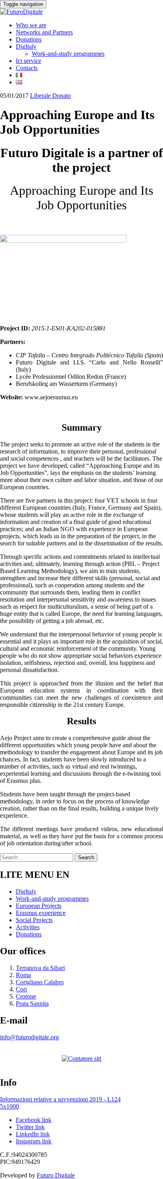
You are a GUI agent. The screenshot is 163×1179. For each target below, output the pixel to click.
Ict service (28, 60)
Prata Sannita (32, 1003)
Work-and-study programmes (68, 53)
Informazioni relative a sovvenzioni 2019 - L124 (60, 1099)
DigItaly (26, 46)
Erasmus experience (41, 912)
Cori (21, 989)
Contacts (27, 68)
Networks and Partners (44, 32)
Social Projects (34, 920)
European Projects (38, 905)
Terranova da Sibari (40, 967)
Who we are (31, 25)
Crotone (26, 996)
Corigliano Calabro (40, 982)
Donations (29, 39)
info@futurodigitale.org (29, 1037)
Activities (28, 927)
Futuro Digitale (56, 1175)
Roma (23, 975)
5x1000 (9, 1106)
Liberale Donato (50, 95)
